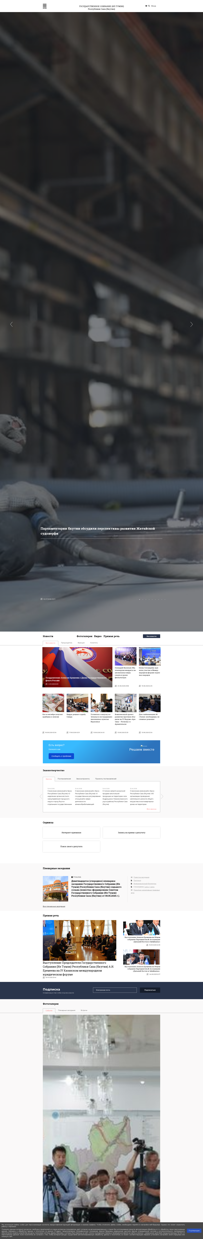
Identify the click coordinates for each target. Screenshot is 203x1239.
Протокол (137, 880)
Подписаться (150, 990)
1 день (146, 887)
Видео (98, 636)
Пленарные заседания (56, 868)
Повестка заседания (141, 877)
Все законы (151, 809)
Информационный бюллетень (145, 884)
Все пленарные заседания (54, 906)
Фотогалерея (84, 636)
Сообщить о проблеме (61, 756)
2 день (152, 887)
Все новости (151, 636)
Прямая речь (112, 636)
